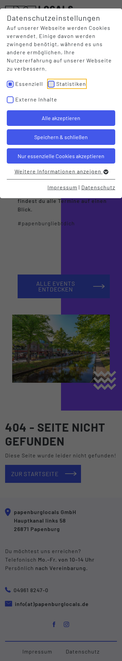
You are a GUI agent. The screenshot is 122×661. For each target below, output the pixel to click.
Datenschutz (98, 187)
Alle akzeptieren (61, 118)
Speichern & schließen (61, 137)
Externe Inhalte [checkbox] (36, 99)
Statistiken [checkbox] (71, 83)
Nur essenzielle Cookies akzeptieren (61, 156)
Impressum (62, 187)
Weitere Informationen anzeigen (59, 171)
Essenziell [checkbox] (29, 83)
